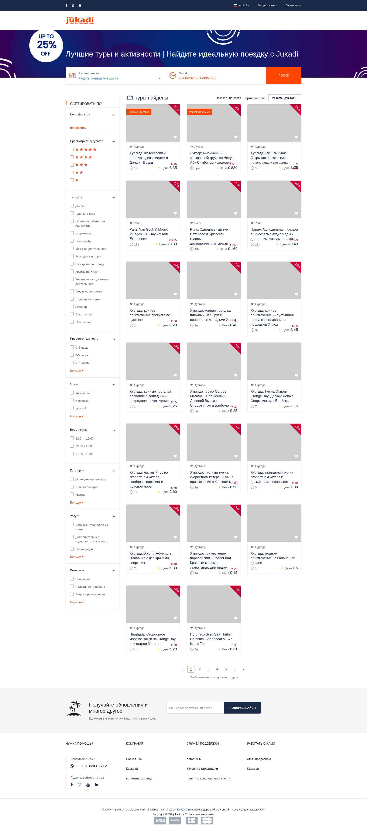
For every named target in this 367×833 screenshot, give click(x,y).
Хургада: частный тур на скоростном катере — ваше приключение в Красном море (213, 477)
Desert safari (84, 314)
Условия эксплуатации (202, 768)
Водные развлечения (90, 594)
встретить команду (139, 778)
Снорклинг (82, 579)
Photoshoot (83, 322)
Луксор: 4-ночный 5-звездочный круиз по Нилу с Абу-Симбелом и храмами (212, 157)
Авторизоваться (267, 5)
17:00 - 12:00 (84, 454)
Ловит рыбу (83, 241)
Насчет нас (134, 759)
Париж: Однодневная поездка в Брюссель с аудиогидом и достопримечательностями (274, 234)
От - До (184, 73)
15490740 (182, 809)
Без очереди (84, 549)
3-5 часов (82, 355)
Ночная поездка (86, 487)
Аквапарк (81, 306)
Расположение (88, 73)
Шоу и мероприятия (89, 291)
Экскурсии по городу (89, 264)
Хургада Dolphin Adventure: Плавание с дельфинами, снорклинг (151, 558)
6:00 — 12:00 (84, 438)
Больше (76, 370)
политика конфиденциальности (208, 778)
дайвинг (80, 206)
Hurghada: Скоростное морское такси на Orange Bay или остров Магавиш (153, 639)
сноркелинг (83, 233)
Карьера (132, 768)
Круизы (80, 494)
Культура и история (88, 256)
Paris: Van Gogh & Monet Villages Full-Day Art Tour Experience (149, 234)
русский (242, 5)
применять (78, 127)
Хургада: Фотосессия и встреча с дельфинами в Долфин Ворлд (149, 157)
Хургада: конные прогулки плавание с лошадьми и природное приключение (150, 396)
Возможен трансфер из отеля (91, 527)
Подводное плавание (90, 586)
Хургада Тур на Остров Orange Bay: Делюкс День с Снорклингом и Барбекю (272, 396)
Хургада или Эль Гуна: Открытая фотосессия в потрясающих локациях (269, 157)
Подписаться (293, 5)
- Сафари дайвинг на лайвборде (90, 223)
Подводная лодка (87, 299)
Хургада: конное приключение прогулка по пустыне (150, 315)
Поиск (283, 75)
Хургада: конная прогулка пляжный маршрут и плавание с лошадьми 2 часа (213, 315)
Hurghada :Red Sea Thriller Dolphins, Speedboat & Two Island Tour (211, 639)
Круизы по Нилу (86, 271)
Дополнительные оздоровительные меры (92, 539)
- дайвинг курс (85, 213)
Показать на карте (228, 97)
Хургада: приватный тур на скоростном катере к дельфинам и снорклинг (272, 477)
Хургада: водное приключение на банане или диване (273, 558)
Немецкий (82, 400)
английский (83, 393)
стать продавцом (259, 759)
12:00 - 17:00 (84, 446)
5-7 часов (82, 363)
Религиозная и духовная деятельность (92, 281)
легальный (194, 759)
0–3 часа (81, 347)
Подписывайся (242, 708)
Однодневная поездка (90, 479)
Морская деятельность (91, 248)
